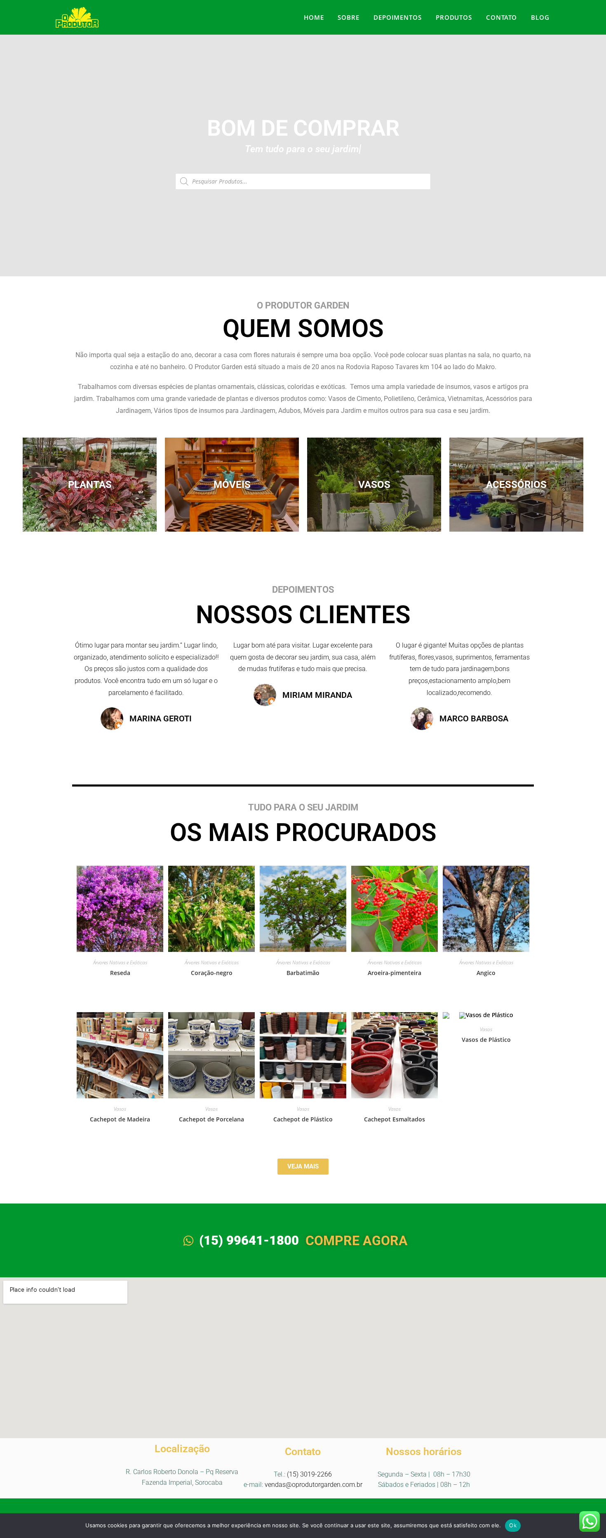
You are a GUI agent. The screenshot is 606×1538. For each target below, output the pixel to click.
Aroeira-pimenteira (394, 973)
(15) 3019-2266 (309, 1474)
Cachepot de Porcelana (211, 1119)
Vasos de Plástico (486, 1039)
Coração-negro (212, 973)
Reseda (120, 973)
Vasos (120, 1108)
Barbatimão (303, 973)
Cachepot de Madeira (120, 1119)
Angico (486, 973)
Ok (513, 1525)
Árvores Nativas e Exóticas (120, 962)
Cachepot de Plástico (303, 1119)
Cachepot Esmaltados (394, 1119)
